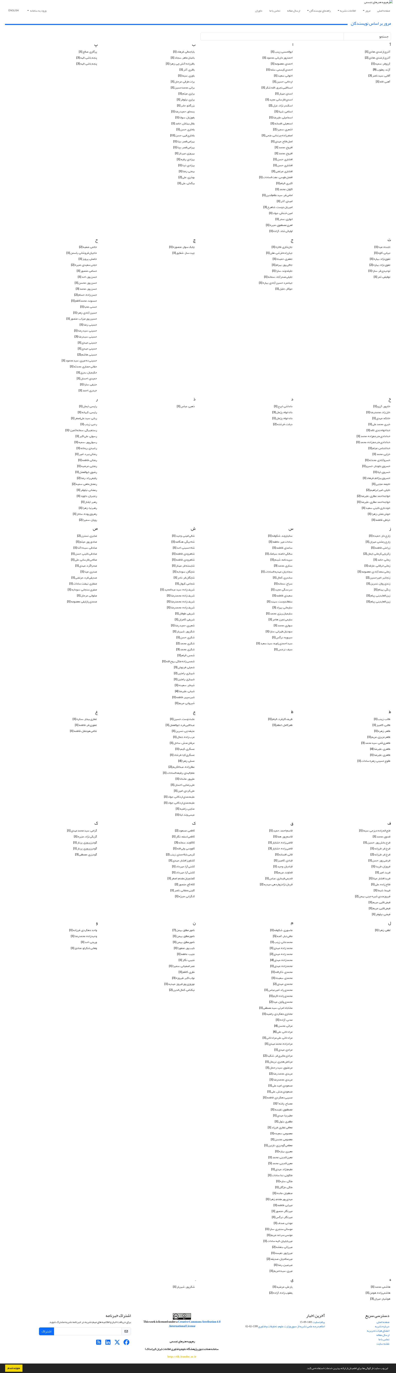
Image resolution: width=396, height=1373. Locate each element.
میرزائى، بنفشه (282, 1247)
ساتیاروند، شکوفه (280, 535)
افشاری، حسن (282, 159)
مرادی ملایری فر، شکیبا (277, 1055)
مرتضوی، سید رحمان (279, 1067)
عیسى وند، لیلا (185, 814)
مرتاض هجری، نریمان (278, 1061)
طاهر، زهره (382, 731)
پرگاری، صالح (88, 51)
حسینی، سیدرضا (85, 336)
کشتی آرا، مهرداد (183, 866)
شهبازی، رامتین (184, 673)
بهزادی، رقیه (186, 159)
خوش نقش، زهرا (379, 514)
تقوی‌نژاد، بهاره (380, 259)
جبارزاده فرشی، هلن (279, 253)
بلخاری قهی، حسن (182, 135)
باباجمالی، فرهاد (184, 51)
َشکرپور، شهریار (184, 1287)
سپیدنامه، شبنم (281, 559)
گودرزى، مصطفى (86, 854)
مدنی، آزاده (284, 1020)
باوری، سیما (186, 75)
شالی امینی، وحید (183, 535)
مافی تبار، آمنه (282, 936)
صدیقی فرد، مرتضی (84, 577)
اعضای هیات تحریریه (378, 1330)
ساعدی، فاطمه (282, 547)
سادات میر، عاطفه (280, 541)
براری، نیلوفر (186, 99)
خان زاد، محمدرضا (378, 412)
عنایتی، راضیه (185, 808)
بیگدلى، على (186, 183)
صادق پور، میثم (86, 541)
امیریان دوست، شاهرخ (277, 207)
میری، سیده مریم (281, 1271)
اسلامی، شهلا (283, 111)
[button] (305, 1368)
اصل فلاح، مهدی (281, 141)
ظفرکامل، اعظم (282, 725)
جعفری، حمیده (282, 259)
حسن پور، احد (87, 277)
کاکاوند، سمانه (184, 842)
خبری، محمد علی (379, 424)
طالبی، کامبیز (381, 725)
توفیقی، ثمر (382, 277)
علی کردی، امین (184, 790)
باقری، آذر (187, 69)
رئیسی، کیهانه (87, 412)
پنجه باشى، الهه (86, 57)
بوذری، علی (186, 177)
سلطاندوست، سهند (279, 601)
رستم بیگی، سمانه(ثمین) (81, 430)
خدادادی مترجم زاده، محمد (373, 442)
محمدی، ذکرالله (281, 972)
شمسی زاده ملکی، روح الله (178, 661)
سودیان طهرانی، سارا (279, 631)
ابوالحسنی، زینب (281, 51)
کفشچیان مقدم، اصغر (181, 878)
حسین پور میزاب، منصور (81, 318)
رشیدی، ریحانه (87, 448)
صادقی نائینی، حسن (84, 553)
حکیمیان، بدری (87, 372)
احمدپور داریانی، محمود (277, 57)
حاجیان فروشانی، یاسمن (81, 253)
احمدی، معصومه (281, 63)
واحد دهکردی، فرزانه (83, 930)
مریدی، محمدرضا (281, 1079)
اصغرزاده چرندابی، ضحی (277, 135)
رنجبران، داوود (87, 496)
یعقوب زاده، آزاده (280, 1292)
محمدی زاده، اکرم (280, 996)
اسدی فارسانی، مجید (278, 99)
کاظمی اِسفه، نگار (183, 836)
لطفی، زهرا (382, 930)
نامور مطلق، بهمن (183, 930)
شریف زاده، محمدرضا (181, 595)
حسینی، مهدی (87, 342)
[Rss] (98, 1343)
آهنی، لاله (383, 81)
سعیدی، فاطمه (282, 595)
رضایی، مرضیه (87, 466)
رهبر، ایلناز (89, 502)
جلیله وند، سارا (282, 271)
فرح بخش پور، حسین (376, 842)
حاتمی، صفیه (88, 247)
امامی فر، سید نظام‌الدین (277, 195)
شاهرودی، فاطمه (183, 553)
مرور (367, 10)
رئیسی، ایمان (88, 406)
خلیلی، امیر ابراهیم (378, 490)
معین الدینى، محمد (280, 1157)
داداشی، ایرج (283, 406)
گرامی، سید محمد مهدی (82, 830)
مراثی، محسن (283, 1026)
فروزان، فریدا (380, 866)
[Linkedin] (108, 1343)
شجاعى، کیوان (185, 583)
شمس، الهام (186, 655)
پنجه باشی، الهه (86, 63)
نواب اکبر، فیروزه (183, 978)
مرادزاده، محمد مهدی (278, 1043)
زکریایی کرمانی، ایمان (376, 553)
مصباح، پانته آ (282, 1103)
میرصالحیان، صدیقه (279, 1259)
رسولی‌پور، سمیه (85, 442)
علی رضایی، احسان (183, 785)
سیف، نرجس (283, 649)
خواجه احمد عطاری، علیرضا (373, 496)
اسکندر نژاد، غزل (280, 105)
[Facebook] (126, 1343)
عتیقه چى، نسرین (183, 731)
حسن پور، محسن (86, 283)
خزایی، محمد (381, 454)
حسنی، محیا (88, 306)
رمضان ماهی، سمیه (84, 484)
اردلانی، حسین (282, 81)
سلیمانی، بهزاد (282, 607)
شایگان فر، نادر (184, 577)
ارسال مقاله (293, 10)
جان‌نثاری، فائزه (282, 247)
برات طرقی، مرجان (183, 81)
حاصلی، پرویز (88, 259)
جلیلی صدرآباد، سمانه (278, 277)
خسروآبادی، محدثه (377, 460)
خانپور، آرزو (381, 406)
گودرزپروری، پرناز (85, 842)
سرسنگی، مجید (281, 589)
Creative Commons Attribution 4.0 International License (194, 1324)
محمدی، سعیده (282, 978)
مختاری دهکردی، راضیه (277, 1014)
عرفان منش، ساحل (182, 743)
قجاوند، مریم (283, 872)
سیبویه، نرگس (282, 637)
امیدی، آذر (284, 201)
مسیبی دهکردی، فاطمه (277, 1097)
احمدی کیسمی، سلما (279, 69)
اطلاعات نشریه (348, 10)
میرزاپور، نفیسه (281, 1253)
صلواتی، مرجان (87, 595)
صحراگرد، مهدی (86, 565)
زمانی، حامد (382, 559)
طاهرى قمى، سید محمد (375, 743)
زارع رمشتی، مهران (378, 541)
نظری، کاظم (187, 972)
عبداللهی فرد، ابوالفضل (180, 725)
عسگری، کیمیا (185, 749)
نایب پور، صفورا (184, 948)
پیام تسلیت (319, 1322)
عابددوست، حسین (182, 719)
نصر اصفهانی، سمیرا (182, 966)
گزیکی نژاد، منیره (85, 836)
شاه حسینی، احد (184, 547)
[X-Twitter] (117, 1343)
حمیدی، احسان (87, 378)
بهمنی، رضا (187, 171)
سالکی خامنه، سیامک (278, 553)
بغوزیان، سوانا (185, 117)
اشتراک (46, 1331)
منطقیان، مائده (282, 1193)
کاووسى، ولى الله (184, 848)
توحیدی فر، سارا (379, 271)
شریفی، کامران (185, 619)
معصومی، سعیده (281, 1133)
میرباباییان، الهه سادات (277, 1241)
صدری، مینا (88, 571)
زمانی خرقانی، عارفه (377, 565)
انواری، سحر (283, 219)
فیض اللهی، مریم (379, 902)
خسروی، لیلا (381, 472)
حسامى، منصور (87, 271)
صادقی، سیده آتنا (85, 547)
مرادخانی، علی (282, 1031)
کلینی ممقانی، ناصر (182, 890)
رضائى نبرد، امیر (86, 454)
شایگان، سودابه (184, 571)
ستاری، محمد (283, 565)
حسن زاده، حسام (85, 294)
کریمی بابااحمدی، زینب (180, 854)
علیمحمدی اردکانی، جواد (179, 796)
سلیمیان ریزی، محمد (279, 613)
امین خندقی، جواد (280, 213)
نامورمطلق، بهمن (184, 936)
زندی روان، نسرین (378, 583)
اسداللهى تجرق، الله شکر (277, 87)
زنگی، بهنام (382, 589)
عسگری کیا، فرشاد (182, 755)
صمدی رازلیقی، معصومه (82, 601)
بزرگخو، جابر (186, 105)
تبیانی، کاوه (382, 253)
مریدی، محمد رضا (280, 1073)
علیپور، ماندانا (185, 779)
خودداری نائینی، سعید (376, 508)
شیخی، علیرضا (185, 691)
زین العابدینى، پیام (378, 595)
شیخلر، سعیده (185, 685)
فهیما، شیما (382, 890)
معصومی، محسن (281, 1139)
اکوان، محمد (283, 189)
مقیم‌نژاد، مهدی (281, 1169)
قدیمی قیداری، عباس (278, 878)
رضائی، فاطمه (87, 460)
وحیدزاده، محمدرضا (84, 936)
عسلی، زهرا (186, 761)
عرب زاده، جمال (184, 737)
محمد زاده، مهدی (281, 948)
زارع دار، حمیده (379, 535)
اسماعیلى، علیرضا (280, 117)
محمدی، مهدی (282, 984)
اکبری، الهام (284, 183)
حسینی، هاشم (87, 354)
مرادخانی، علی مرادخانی (277, 1037)
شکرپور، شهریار (184, 631)
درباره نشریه (382, 1326)
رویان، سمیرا (88, 520)
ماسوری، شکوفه (281, 930)
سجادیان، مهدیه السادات (276, 571)
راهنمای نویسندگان (320, 10)
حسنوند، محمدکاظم (84, 300)
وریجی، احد (89, 942)
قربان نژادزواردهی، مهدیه (276, 884)
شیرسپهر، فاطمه (183, 697)
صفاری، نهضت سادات (83, 583)
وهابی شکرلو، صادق (84, 948)
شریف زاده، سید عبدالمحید (177, 589)
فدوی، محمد (381, 836)
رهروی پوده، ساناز (85, 514)
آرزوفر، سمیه (380, 63)
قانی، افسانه (283, 854)
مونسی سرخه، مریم (279, 1235)
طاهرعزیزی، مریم (378, 737)
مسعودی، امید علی (280, 1085)
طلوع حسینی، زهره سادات (373, 761)
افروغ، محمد (283, 147)
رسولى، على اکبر (86, 436)
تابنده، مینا (382, 247)
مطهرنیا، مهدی (282, 1115)
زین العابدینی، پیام (378, 601)
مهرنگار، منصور (282, 1211)
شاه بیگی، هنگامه (183, 541)
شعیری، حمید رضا (183, 625)
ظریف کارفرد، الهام (280, 719)
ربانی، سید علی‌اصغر (84, 418)
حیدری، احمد (88, 390)
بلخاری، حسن (185, 129)
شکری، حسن (185, 637)
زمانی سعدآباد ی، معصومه (374, 571)
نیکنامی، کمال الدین (182, 990)
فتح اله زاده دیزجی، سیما (374, 830)
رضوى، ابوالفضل (86, 472)
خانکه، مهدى (381, 418)
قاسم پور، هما (282, 836)
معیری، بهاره (283, 1151)
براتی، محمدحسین (183, 87)
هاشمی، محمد (380, 1287)
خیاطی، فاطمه (381, 520)
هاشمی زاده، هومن (378, 1292)
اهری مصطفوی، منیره (279, 225)
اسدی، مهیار (283, 93)
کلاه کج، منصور (185, 884)
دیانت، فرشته (282, 424)
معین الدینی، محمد (280, 1163)
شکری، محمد (185, 643)
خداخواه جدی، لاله (378, 430)
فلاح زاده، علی (380, 884)
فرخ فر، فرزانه (380, 848)
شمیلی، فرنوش (184, 667)
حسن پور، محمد (86, 289)
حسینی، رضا (88, 324)
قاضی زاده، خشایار (280, 842)
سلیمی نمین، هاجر (280, 619)
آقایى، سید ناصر (379, 75)
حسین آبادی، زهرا (85, 312)
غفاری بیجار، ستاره (85, 719)
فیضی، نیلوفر (381, 914)
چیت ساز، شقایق (183, 253)
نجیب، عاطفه (186, 954)
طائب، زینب (382, 719)
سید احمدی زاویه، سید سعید (274, 643)
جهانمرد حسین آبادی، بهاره (275, 283)
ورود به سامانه (38, 10)
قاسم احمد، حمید (280, 830)
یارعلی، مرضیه (282, 1287)
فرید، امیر (382, 872)
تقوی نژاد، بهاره (379, 265)
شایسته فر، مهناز (183, 565)
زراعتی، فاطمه (380, 547)
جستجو (383, 36)
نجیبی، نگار (187, 960)
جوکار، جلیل (283, 289)
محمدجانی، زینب (281, 942)
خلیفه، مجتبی (381, 484)
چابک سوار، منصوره (182, 247)
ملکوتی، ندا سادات (280, 1175)
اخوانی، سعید (283, 75)
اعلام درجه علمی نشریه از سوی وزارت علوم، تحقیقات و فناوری (291, 1326)
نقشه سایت (383, 1343)
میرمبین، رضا (283, 1265)
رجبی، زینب (88, 424)
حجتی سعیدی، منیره (84, 265)
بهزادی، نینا (186, 165)
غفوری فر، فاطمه (86, 725)
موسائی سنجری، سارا (278, 1229)
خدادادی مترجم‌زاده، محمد (373, 436)
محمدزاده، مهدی (281, 960)
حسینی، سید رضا (85, 330)
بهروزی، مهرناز (185, 153)
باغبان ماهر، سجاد (183, 57)
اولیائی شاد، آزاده (280, 231)
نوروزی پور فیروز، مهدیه (179, 984)
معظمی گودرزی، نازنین (278, 1145)
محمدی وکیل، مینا (280, 1002)
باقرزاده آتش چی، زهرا (180, 63)
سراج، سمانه (283, 583)
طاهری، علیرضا (380, 749)
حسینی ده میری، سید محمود (79, 360)
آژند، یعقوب (381, 69)
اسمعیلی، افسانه (281, 123)
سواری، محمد (283, 625)
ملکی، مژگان (283, 1187)
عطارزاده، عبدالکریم (182, 767)
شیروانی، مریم (185, 703)
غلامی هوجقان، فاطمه (83, 731)
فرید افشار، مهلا (379, 878)
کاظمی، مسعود (185, 830)
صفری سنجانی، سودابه (82, 589)
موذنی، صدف (283, 1223)
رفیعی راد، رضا (87, 478)
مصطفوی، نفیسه (281, 1109)
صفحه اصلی (383, 10)
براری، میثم (186, 93)
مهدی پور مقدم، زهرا (279, 1199)
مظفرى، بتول (283, 1121)
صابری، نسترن (87, 535)
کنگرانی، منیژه (185, 896)
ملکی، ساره (284, 1181)
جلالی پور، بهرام (282, 265)
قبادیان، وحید (282, 866)
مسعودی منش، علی (279, 1091)
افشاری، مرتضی (282, 171)
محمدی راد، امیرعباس (278, 990)
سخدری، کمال (282, 577)
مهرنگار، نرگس (282, 1217)
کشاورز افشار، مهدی (182, 860)
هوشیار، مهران (380, 1298)
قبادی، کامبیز (283, 860)
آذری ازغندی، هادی (377, 51)
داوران (258, 10)
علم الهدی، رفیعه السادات (179, 773)
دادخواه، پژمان (282, 412)
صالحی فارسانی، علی (84, 559)
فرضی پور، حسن (379, 860)
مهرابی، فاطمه (282, 1205)
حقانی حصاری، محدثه (83, 366)
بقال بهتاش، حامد (183, 123)
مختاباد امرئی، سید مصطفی (275, 1008)
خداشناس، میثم (379, 448)
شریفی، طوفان (185, 613)
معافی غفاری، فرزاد (280, 1127)
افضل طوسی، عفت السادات (275, 177)
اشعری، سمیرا (282, 129)
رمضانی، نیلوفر (87, 490)
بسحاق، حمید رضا (183, 111)
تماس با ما (274, 10)
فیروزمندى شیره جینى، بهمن (372, 896)
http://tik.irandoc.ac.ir (181, 1356)
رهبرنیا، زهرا (88, 508)
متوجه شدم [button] (14, 1368)
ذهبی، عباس (186, 406)
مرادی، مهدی (283, 1049)
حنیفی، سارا (88, 384)
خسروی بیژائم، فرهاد (376, 478)
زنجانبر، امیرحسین (378, 577)
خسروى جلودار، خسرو (376, 466)
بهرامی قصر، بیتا (184, 141)
